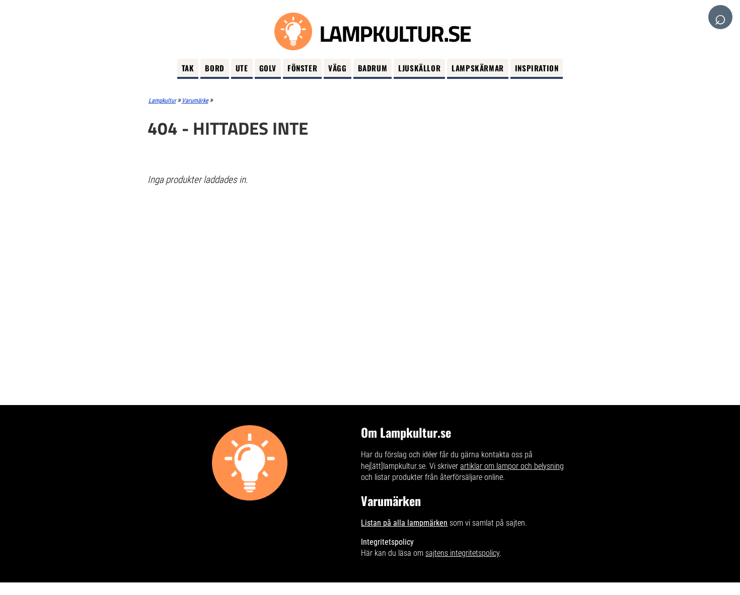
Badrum (373, 67)
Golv (267, 67)
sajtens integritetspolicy (462, 553)
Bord (214, 67)
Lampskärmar (478, 67)
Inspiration (537, 67)
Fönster (302, 67)
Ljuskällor (419, 67)
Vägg (337, 67)
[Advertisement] (370, 266)
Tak (188, 67)
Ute (242, 67)
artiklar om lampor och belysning (512, 466)
